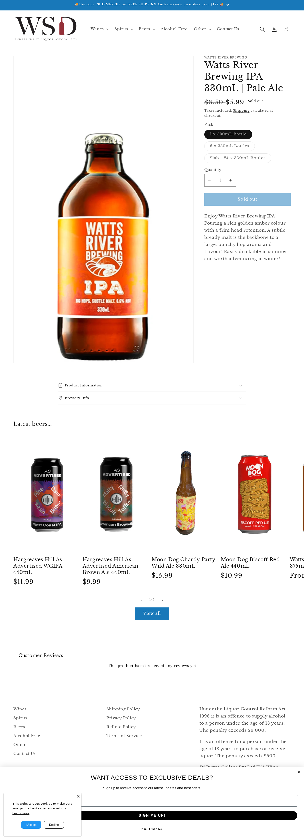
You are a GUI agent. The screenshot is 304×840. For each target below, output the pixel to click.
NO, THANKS (152, 828)
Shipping (241, 111)
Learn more (20, 813)
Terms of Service (124, 735)
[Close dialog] (299, 772)
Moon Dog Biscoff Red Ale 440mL (250, 563)
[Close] (78, 796)
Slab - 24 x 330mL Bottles (240, 159)
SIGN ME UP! (152, 815)
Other (19, 744)
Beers (19, 727)
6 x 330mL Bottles (232, 147)
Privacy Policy (121, 718)
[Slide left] (141, 600)
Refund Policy (121, 727)
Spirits (20, 718)
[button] (99, 29)
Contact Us (24, 753)
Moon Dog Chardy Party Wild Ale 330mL (183, 563)
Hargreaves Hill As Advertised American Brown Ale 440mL (110, 566)
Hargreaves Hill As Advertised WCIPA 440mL (37, 566)
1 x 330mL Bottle (231, 135)
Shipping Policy (123, 709)
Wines (20, 709)
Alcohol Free (26, 735)
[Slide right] (163, 600)
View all (152, 613)
